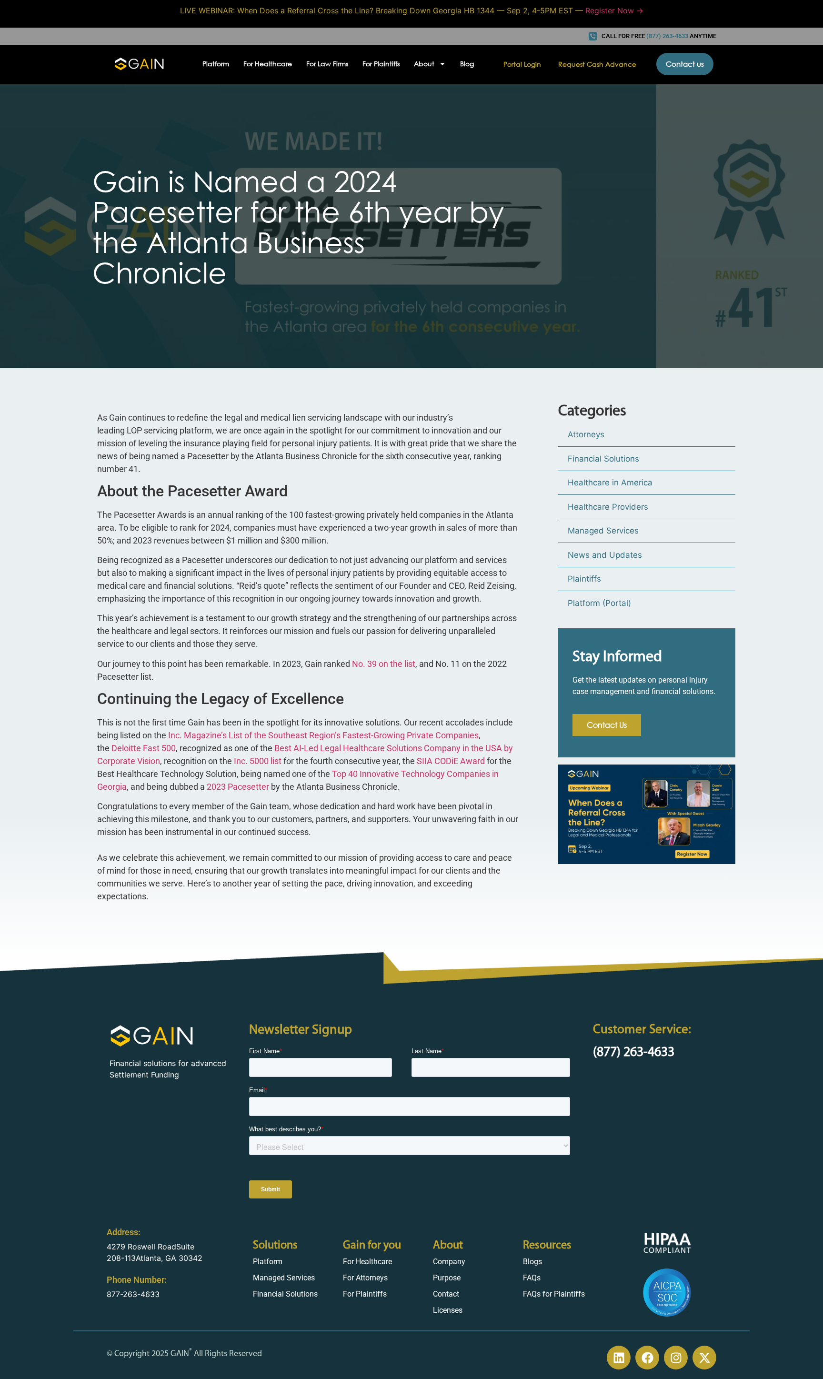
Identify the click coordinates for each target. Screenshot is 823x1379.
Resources (547, 1245)
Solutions (275, 1245)
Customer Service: (642, 1030)
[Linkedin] (619, 1357)
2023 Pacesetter (238, 787)
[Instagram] (676, 1357)
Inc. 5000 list (257, 761)
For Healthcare (267, 63)
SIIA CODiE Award (451, 761)
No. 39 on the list (383, 664)
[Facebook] (647, 1357)
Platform (215, 63)
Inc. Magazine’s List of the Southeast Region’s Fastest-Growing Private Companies (323, 735)
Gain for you (372, 1245)
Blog (467, 63)
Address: (124, 1232)
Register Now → (614, 10)
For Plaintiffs (381, 63)
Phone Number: (137, 1280)
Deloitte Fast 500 (143, 748)
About (448, 1245)
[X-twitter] (704, 1357)
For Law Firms (327, 63)
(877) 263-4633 (633, 1052)
